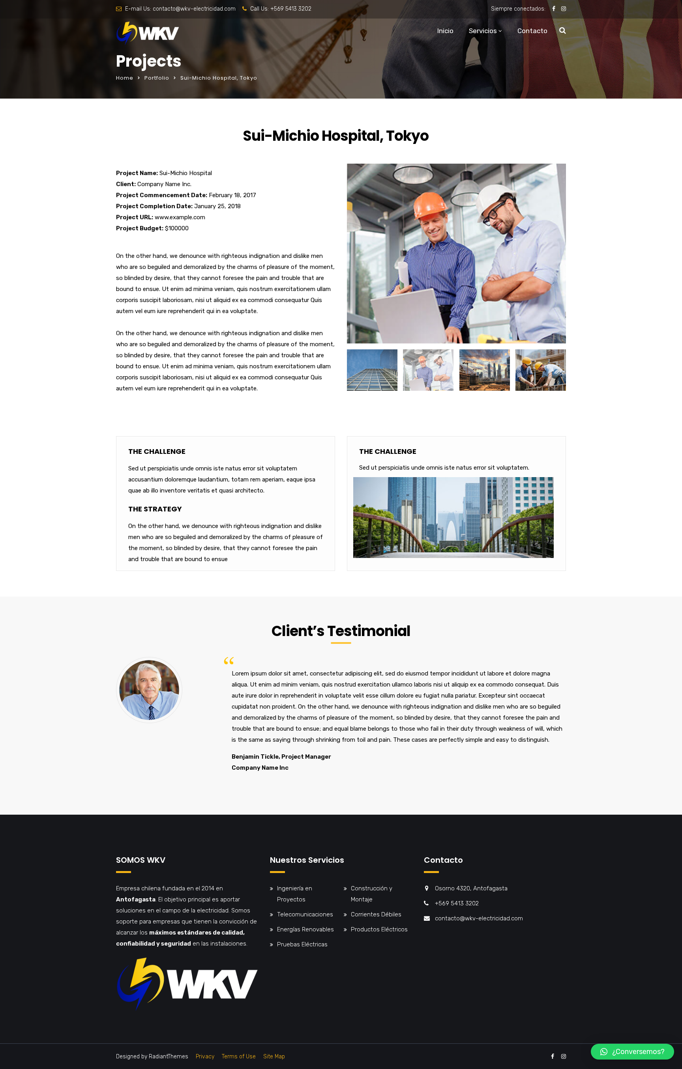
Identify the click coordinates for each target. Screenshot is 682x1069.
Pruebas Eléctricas (302, 944)
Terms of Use (239, 1056)
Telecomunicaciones (305, 914)
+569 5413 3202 (290, 9)
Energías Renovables (305, 929)
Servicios (483, 31)
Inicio (445, 31)
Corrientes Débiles (376, 914)
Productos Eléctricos (379, 929)
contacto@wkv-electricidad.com (194, 9)
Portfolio (156, 78)
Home (124, 78)
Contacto (532, 31)
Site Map (274, 1056)
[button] (632, 1052)
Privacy (205, 1056)
